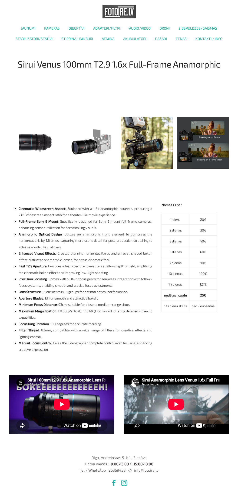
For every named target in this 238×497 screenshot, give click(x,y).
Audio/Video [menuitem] (140, 28)
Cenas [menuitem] (181, 39)
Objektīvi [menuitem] (76, 28)
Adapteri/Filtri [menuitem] (106, 28)
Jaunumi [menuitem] (28, 28)
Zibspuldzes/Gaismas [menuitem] (197, 28)
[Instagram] (124, 483)
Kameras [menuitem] (52, 28)
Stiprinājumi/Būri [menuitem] (77, 39)
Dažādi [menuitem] (161, 39)
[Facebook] (114, 483)
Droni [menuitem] (164, 28)
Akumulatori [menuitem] (134, 39)
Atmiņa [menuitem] (108, 39)
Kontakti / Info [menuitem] (208, 39)
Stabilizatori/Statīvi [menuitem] (34, 39)
